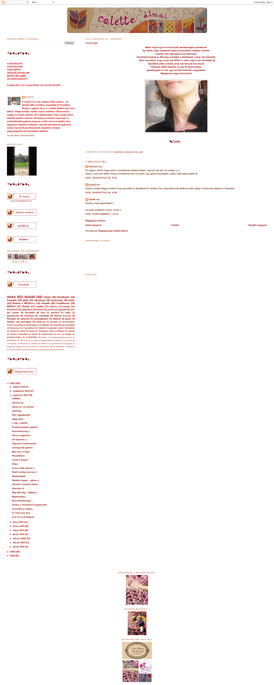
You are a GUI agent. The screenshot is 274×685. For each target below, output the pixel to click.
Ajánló (47, 297)
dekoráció (24, 343)
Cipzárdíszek (29, 328)
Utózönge (91, 43)
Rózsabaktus (18, 456)
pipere (68, 319)
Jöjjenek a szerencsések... (25, 443)
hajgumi (69, 343)
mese (9, 349)
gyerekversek (56, 343)
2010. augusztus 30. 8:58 (101, 192)
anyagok (54, 322)
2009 (12, 552)
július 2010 (18, 522)
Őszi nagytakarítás (21, 415)
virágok (68, 334)
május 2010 (19, 530)
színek (51, 309)
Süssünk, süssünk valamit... (26, 484)
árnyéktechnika (14, 337)
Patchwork (12, 309)
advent (71, 331)
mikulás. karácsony (21, 349)
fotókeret (44, 343)
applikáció (27, 309)
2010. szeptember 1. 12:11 (101, 214)
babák (35, 340)
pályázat (43, 349)
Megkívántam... (19, 496)
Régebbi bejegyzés (257, 225)
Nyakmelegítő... (19, 476)
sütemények (46, 334)
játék (25, 300)
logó (51, 346)
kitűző (34, 334)
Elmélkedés (63, 297)
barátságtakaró (41, 319)
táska (11, 297)
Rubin (15, 464)
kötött (44, 346)
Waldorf (61, 331)
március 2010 (19, 538)
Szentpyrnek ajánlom (22, 447)
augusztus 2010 (21, 395)
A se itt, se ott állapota (23, 517)
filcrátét (34, 343)
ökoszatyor (15, 328)
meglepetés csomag (64, 346)
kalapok (19, 346)
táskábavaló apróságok (64, 325)
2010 (12, 383)
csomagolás (11, 343)
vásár (67, 312)
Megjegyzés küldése (95, 220)
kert (26, 346)
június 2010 (19, 526)
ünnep (32, 331)
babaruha (24, 319)
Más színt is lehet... (21, 452)
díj (61, 328)
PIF (21, 340)
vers (58, 334)
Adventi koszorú (62, 316)
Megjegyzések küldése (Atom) (113, 231)
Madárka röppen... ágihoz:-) (25, 480)
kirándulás (70, 328)
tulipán (66, 306)
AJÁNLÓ (16, 398)
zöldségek (44, 316)
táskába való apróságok (19, 322)
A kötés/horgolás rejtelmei (25, 427)
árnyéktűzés (31, 337)
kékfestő (57, 319)
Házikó (42, 328)
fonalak (46, 303)
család (39, 306)
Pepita (40, 309)
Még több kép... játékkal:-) (24, 492)
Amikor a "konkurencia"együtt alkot (29, 505)
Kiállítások (41, 322)
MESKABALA (12, 340)
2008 (12, 556)
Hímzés (53, 306)
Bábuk (44, 337)
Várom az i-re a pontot (23, 407)
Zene (28, 340)
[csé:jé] (92, 184)
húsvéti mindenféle (19, 334)
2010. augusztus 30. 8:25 (101, 178)
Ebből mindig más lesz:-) (24, 472)
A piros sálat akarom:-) (23, 468)
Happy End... (18, 419)
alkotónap (39, 300)
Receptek (11, 319)
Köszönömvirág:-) (20, 431)
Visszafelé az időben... (23, 509)
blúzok (57, 340)
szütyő (22, 331)
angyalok (52, 328)
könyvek (35, 346)
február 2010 (19, 542)
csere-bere (68, 340)
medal (13, 331)
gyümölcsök (13, 316)
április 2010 (19, 534)
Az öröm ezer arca (21, 513)
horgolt (9, 346)
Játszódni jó (18, 488)
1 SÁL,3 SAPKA (19, 423)
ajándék (62, 309)
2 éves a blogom (20, 460)
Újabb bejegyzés (93, 225)
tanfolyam (29, 316)
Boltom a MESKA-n (23, 303)
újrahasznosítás (55, 349)
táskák (29, 297)
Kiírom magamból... (22, 435)
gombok (55, 312)
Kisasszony (17, 403)
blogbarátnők (47, 340)
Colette (92, 199)
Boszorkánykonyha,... (22, 500)
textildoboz (45, 325)
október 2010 (19, 387)
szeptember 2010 (21, 391)
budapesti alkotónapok (26, 325)
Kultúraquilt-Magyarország (61, 337)
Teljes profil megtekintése (21, 135)
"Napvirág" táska (46, 331)
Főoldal (175, 225)
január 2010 (19, 546)
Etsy (43, 312)
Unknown (93, 166)
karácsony (57, 300)
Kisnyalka (30, 312)
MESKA (11, 306)
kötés (72, 300)
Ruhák (25, 306)
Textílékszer (62, 303)
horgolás (12, 300)
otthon (34, 349)
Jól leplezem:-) (19, 439)
